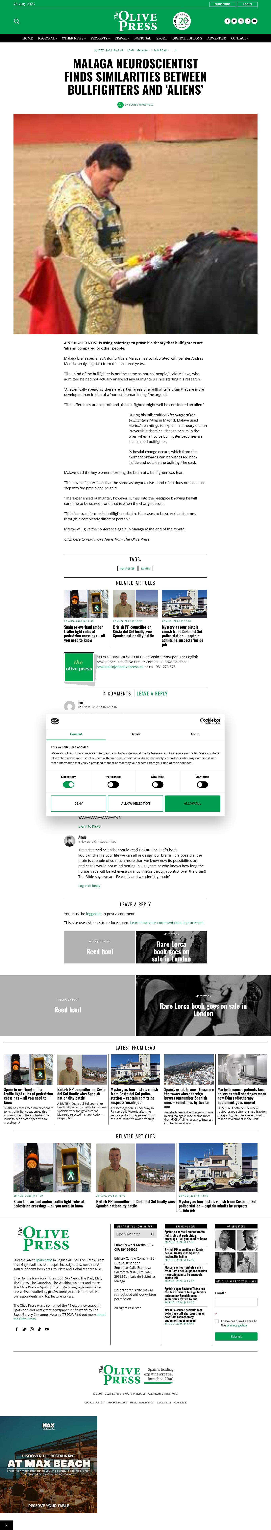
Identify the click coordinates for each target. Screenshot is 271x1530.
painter (145, 568)
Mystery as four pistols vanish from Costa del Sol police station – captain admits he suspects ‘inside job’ (182, 635)
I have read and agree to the (239, 1323)
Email (221, 1293)
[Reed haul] (99, 947)
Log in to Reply (89, 826)
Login (247, 4)
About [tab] (195, 734)
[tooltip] (227, 21)
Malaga (142, 50)
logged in (94, 913)
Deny (78, 803)
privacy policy (237, 1325)
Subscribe (222, 4)
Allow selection (135, 803)
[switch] (113, 784)
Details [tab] (135, 734)
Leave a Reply (152, 693)
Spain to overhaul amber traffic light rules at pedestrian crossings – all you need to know (84, 633)
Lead (130, 50)
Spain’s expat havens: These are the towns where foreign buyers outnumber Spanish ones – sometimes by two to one (189, 1098)
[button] (153, 1234)
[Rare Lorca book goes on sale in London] (171, 947)
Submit (236, 1336)
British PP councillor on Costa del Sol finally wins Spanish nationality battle (133, 631)
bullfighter (127, 568)
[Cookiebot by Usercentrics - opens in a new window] (203, 721)
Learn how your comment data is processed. (167, 922)
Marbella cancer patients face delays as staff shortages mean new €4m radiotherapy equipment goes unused (242, 1096)
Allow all (192, 803)
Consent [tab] (76, 734)
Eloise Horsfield (141, 104)
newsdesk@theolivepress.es (120, 666)
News (108, 539)
